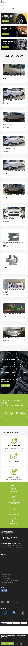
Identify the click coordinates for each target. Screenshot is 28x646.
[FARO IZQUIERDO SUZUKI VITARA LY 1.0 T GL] (14, 331)
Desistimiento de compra (7, 582)
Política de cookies (6, 578)
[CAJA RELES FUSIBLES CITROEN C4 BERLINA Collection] (14, 236)
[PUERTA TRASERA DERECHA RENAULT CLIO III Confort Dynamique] (14, 69)
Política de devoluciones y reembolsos (10, 580)
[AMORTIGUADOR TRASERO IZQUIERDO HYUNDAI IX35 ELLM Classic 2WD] (14, 117)
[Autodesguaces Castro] (7, 1)
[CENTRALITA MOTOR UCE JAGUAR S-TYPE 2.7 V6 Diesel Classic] (14, 284)
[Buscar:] (13, 8)
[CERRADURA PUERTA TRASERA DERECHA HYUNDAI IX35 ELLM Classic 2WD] (14, 141)
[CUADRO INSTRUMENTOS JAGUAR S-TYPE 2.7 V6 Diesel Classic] (14, 307)
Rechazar (10, 643)
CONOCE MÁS (6, 385)
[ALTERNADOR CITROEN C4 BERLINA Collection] (14, 260)
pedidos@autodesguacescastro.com (11, 543)
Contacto (4, 565)
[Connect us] (2, 590)
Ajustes (16, 643)
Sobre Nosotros (5, 561)
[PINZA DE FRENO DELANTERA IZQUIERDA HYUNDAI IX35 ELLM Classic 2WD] (14, 189)
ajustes (11, 639)
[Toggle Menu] (2, 6)
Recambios (4, 559)
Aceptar (4, 643)
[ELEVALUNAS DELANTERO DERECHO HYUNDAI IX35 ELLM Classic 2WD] (14, 93)
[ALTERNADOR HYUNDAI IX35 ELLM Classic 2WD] (14, 212)
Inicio (3, 557)
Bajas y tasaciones (6, 563)
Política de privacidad (6, 574)
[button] (1, 416)
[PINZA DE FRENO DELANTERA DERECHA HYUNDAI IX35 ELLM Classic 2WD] (14, 165)
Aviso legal (4, 576)
